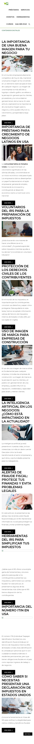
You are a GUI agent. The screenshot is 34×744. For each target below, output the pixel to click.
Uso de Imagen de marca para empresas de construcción (15, 336)
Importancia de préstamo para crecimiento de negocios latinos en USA (16, 134)
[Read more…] (9, 122)
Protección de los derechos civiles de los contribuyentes (16, 271)
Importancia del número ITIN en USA (17, 610)
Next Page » (28, 734)
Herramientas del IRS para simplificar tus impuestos (15, 541)
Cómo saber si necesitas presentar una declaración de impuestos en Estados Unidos (16, 686)
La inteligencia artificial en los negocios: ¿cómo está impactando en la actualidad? (17, 412)
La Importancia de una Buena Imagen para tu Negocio (16, 47)
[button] (29, 24)
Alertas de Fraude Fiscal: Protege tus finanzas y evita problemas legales (16, 481)
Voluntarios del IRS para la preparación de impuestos (16, 212)
